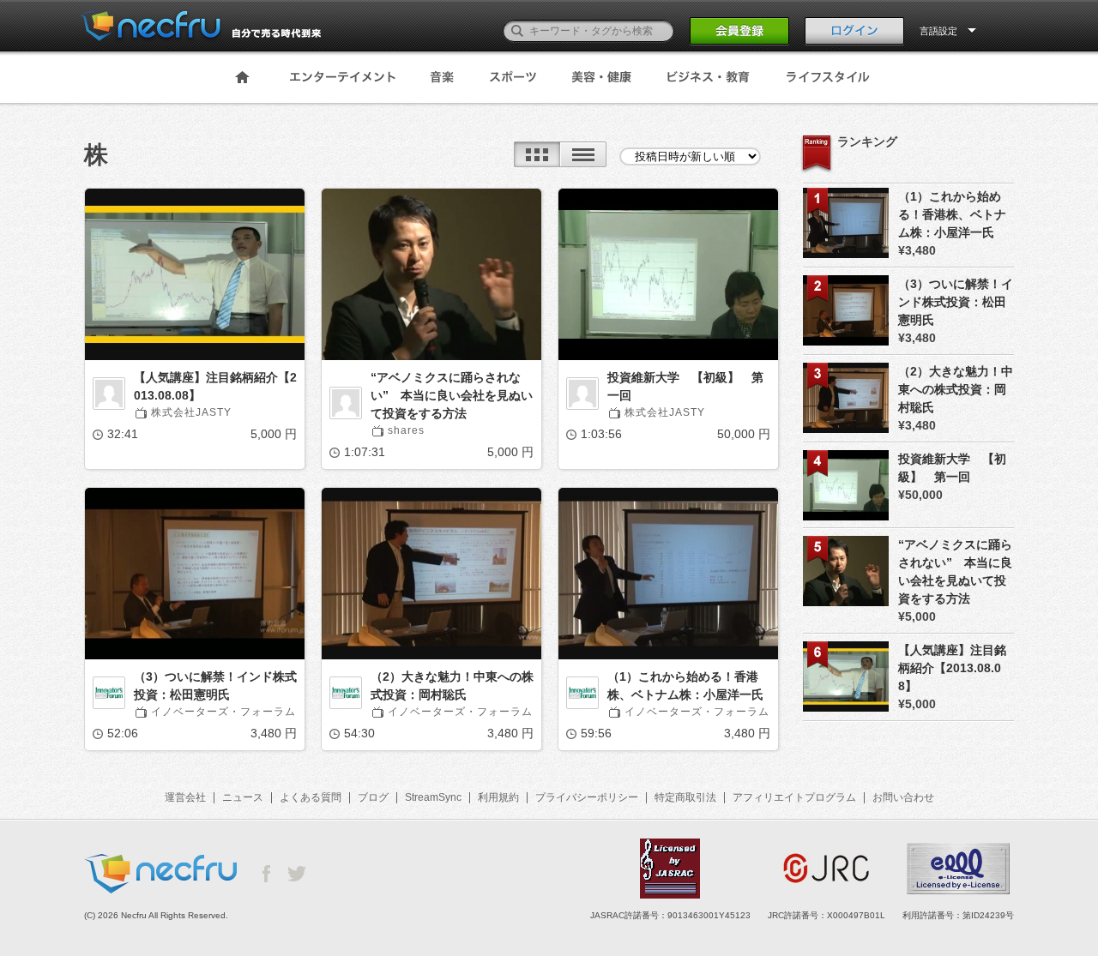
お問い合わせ (903, 797)
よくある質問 (310, 797)
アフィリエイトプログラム (794, 797)
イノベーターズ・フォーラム (223, 712)
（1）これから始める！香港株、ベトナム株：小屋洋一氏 (685, 685)
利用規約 (498, 797)
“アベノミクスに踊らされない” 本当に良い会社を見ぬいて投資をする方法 (452, 395)
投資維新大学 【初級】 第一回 (685, 386)
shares (406, 430)
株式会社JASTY (191, 412)
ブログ (373, 797)
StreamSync (433, 797)
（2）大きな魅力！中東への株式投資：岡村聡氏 (452, 685)
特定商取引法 (685, 797)
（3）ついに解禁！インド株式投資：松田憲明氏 (215, 685)
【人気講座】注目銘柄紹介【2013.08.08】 (215, 386)
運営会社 (185, 797)
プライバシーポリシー (586, 797)
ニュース (242, 797)
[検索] (517, 31)
